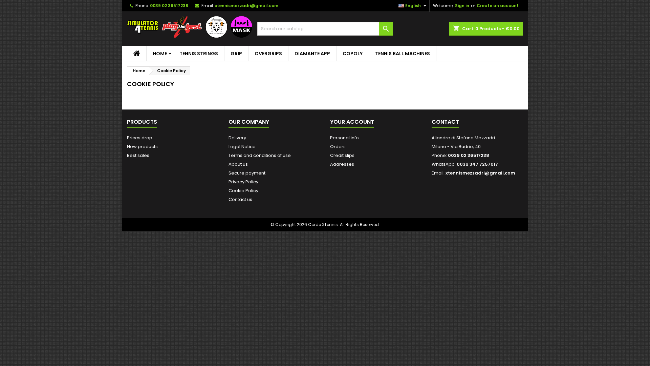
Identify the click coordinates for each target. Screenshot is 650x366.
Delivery (237, 138)
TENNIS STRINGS (198, 53)
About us (238, 164)
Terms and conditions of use (260, 155)
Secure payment (247, 173)
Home (160, 53)
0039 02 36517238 (169, 5)
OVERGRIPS (268, 53)
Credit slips (342, 155)
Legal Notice (242, 146)
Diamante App (312, 53)
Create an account (498, 5)
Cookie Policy (243, 190)
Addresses (342, 164)
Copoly (353, 53)
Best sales (138, 155)
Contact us (240, 199)
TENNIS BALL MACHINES (402, 53)
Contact (445, 122)
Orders (338, 146)
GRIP (236, 53)
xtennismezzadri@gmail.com (246, 5)
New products (142, 146)
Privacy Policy (243, 182)
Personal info (344, 138)
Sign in (462, 5)
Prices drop (139, 138)
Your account (352, 122)
